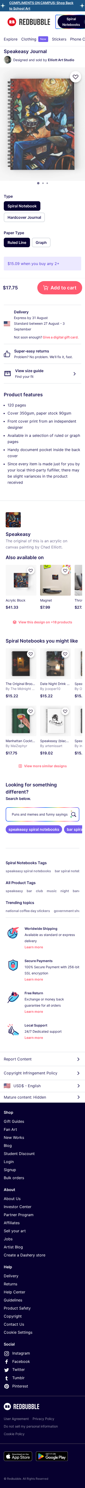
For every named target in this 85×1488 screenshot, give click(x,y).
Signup (10, 1169)
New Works (14, 1137)
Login (9, 1161)
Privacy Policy (43, 1419)
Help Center (14, 1292)
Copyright (13, 1316)
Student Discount (19, 1153)
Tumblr (18, 1377)
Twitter (18, 1369)
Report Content (18, 1059)
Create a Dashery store (24, 1255)
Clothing (33, 39)
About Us (12, 1198)
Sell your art (15, 1230)
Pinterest (20, 1386)
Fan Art (10, 1129)
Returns (10, 1284)
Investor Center (17, 1206)
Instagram (21, 1353)
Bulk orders (14, 1177)
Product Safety (17, 1308)
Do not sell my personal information (31, 1426)
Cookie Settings (18, 1332)
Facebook (21, 1361)
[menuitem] (10, 39)
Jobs (8, 1239)
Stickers (59, 39)
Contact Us (14, 1324)
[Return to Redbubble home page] (29, 22)
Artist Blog (13, 1247)
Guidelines (13, 1300)
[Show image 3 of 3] (47, 183)
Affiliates (12, 1222)
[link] (34, 829)
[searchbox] (42, 814)
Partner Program (19, 1214)
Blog (8, 1145)
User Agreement (16, 1419)
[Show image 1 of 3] (38, 183)
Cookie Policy (14, 1434)
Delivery (11, 1275)
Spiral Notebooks (21, 862)
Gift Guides (14, 1121)
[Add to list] (75, 76)
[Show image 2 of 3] (43, 183)
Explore (10, 39)
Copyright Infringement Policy (30, 1073)
